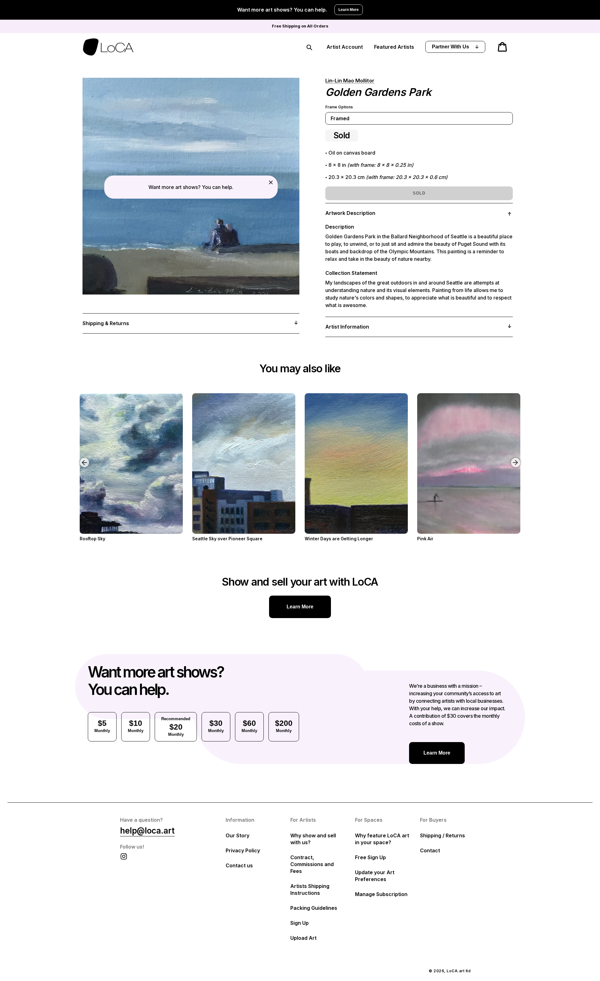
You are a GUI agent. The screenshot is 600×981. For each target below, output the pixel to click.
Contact (430, 850)
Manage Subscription (381, 894)
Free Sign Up (370, 857)
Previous (79, 458)
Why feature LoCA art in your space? (382, 838)
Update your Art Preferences (374, 875)
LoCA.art (455, 971)
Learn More (348, 9)
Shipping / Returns (442, 835)
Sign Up (299, 923)
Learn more (300, 606)
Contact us (239, 865)
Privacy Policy (243, 850)
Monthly (102, 726)
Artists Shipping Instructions (309, 889)
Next (516, 458)
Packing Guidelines (313, 908)
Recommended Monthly (175, 726)
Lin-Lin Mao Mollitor (349, 80)
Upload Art (303, 938)
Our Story (237, 835)
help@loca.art (147, 830)
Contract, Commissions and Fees (312, 864)
